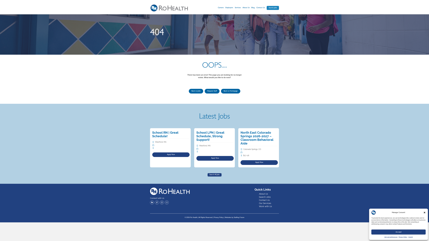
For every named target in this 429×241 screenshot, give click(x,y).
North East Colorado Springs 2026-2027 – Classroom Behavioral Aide (257, 138)
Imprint (410, 237)
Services (238, 8)
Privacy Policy (403, 237)
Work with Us (265, 206)
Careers (221, 8)
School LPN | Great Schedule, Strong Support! (210, 136)
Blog (253, 8)
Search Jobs (265, 197)
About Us (246, 8)
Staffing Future (239, 217)
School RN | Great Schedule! (165, 134)
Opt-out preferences (390, 237)
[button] (424, 212)
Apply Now (171, 155)
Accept (399, 232)
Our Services (265, 203)
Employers (229, 8)
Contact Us (260, 8)
